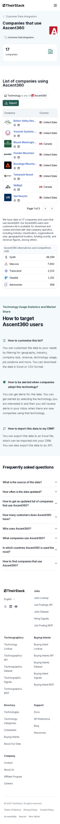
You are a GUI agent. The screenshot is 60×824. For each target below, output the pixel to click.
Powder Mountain (24, 153)
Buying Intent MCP (44, 684)
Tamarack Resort (23, 174)
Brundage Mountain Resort (25, 163)
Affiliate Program (13, 776)
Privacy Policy (30, 810)
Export (13, 103)
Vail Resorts (20, 196)
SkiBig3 (18, 185)
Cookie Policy (47, 810)
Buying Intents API (44, 655)
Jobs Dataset (41, 611)
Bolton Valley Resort (25, 120)
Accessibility (10, 816)
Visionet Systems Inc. (25, 131)
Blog (36, 725)
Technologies (11, 712)
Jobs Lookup (41, 597)
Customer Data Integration (21, 16)
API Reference (42, 718)
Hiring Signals (41, 618)
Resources (40, 732)
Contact (8, 762)
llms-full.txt (34, 816)
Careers (8, 783)
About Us (9, 769)
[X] (5, 606)
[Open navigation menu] (55, 5)
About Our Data (12, 743)
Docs (37, 712)
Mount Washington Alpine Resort (25, 142)
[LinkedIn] (10, 606)
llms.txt (22, 816)
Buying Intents (11, 736)
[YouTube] (16, 606)
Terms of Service (12, 810)
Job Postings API (43, 604)
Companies (10, 730)
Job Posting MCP (43, 625)
